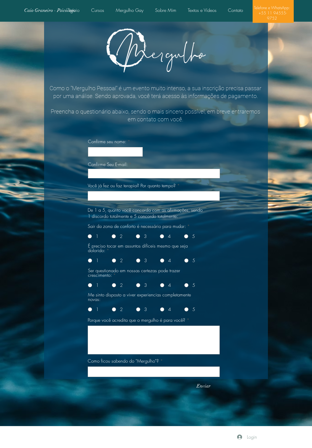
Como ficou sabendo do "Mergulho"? (123, 361)
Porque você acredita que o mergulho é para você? (136, 320)
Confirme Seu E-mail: (107, 164)
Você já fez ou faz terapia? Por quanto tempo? (132, 185)
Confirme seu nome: (107, 141)
